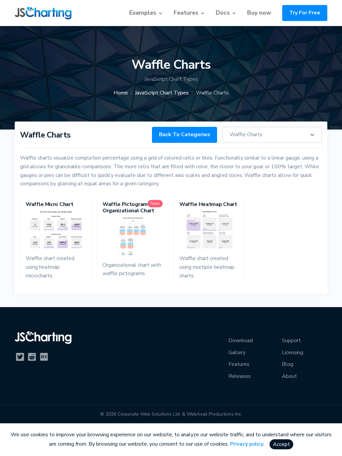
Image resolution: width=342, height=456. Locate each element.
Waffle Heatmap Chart (208, 204)
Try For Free (304, 12)
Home (121, 92)
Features (186, 13)
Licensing (292, 352)
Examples (142, 13)
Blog (287, 364)
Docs (223, 13)
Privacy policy (247, 444)
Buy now (259, 13)
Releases (239, 376)
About (289, 376)
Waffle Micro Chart (49, 204)
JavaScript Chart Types (162, 92)
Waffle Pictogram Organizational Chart (128, 207)
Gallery (236, 352)
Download (240, 340)
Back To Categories (184, 134)
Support (291, 340)
